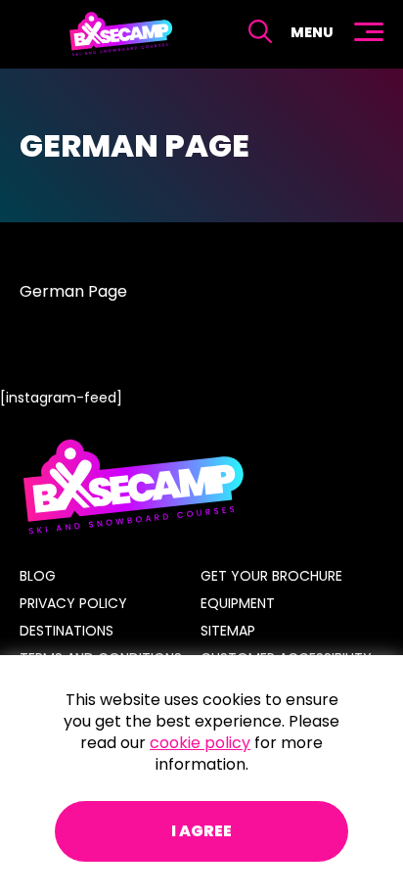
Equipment (238, 603)
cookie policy (200, 742)
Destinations (66, 630)
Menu (312, 32)
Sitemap (228, 630)
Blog (38, 576)
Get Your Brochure (271, 576)
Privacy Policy (73, 603)
